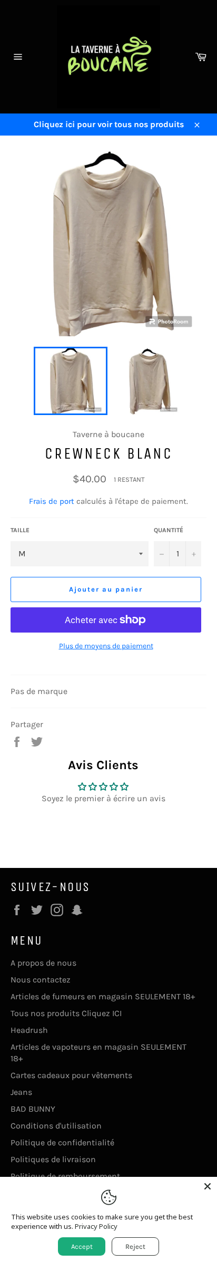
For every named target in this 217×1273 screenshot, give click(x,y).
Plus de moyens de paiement (106, 645)
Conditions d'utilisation (56, 1126)
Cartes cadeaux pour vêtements (71, 1075)
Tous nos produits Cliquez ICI (66, 1013)
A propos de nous (43, 963)
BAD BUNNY (33, 1109)
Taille (20, 530)
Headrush (29, 1030)
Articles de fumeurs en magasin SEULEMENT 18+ (103, 996)
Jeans (21, 1092)
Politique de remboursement (65, 1176)
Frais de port (51, 501)
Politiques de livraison (53, 1159)
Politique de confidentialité (62, 1142)
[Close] (207, 1186)
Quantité (168, 530)
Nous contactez (41, 980)
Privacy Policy (96, 1226)
